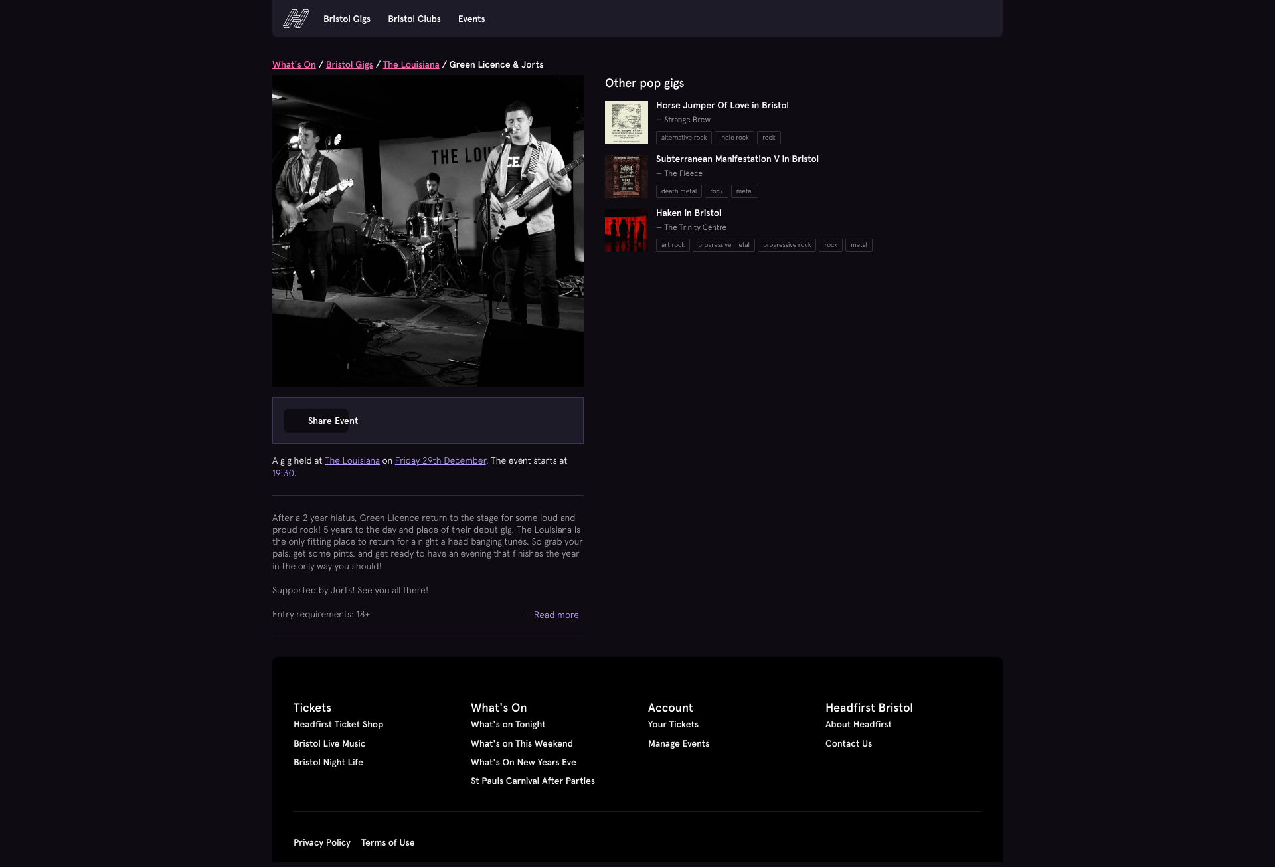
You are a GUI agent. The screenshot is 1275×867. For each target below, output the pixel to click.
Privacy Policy (322, 842)
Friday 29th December (440, 460)
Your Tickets (673, 724)
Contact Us (848, 743)
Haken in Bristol (689, 212)
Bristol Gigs (347, 18)
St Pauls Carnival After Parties (533, 780)
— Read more (552, 614)
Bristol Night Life (328, 762)
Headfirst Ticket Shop (338, 724)
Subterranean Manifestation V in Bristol (737, 158)
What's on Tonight (508, 724)
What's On (294, 64)
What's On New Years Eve (523, 762)
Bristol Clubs (414, 18)
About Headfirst (858, 724)
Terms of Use (388, 842)
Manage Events (678, 743)
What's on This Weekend (522, 743)
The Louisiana (411, 64)
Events (471, 18)
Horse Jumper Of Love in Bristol (722, 105)
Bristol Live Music (329, 743)
